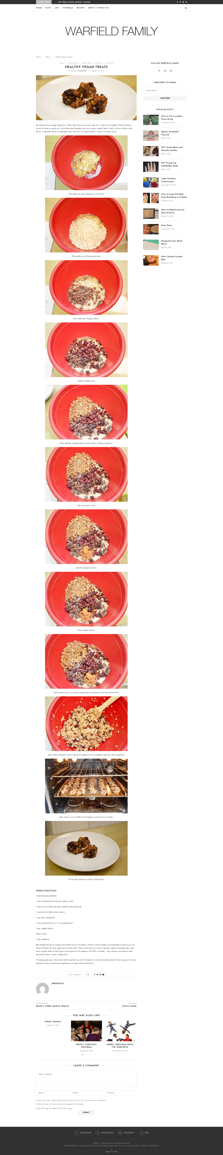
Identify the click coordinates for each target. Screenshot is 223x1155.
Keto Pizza (166, 225)
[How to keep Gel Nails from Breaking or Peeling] (151, 198)
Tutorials (68, 8)
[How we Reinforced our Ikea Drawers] (151, 213)
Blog (48, 8)
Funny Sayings (53, 1022)
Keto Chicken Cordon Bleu (171, 258)
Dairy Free (87, 63)
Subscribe (165, 98)
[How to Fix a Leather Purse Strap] (151, 120)
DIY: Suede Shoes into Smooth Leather (172, 148)
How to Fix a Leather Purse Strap (172, 117)
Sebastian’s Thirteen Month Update (76, 2)
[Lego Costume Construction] (151, 182)
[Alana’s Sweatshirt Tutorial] (151, 135)
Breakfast (73, 63)
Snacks (109, 63)
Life (57, 8)
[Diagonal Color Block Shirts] (151, 245)
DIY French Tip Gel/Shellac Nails (169, 164)
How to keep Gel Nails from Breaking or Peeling (173, 195)
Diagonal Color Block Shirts (171, 242)
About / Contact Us (98, 8)
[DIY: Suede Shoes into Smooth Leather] (151, 151)
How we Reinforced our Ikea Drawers (173, 211)
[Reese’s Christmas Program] (86, 1031)
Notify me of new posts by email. (55, 1108)
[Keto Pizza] (151, 229)
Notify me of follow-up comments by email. (61, 1104)
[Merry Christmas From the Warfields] (120, 1031)
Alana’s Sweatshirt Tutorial (170, 133)
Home (39, 8)
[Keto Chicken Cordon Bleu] (151, 260)
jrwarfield (82, 71)
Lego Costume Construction (168, 180)
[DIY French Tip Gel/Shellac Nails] (151, 167)
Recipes (80, 8)
